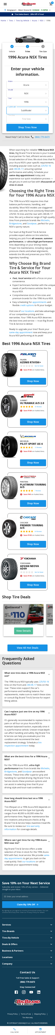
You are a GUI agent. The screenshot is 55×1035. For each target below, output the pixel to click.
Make (10, 81)
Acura (34, 20)
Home (3, 20)
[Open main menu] (5, 4)
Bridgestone (15, 223)
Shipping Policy (40, 1014)
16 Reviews (38, 407)
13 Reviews (38, 447)
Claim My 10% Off (26, 904)
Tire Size (11, 115)
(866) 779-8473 (42, 137)
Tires (11, 20)
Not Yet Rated (39, 366)
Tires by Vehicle (22, 20)
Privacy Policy (32, 912)
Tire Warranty (27, 1017)
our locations (27, 311)
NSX (41, 20)
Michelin (45, 220)
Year (10, 98)
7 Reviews (38, 491)
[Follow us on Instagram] (24, 992)
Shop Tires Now (27, 127)
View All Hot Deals (27, 647)
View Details (23, 630)
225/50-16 (46, 165)
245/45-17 (18, 169)
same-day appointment (20, 332)
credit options (27, 305)
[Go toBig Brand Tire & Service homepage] (28, 4)
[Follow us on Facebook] (16, 992)
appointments (39, 302)
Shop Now (33, 381)
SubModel (12, 107)
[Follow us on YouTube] (31, 992)
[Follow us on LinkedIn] (39, 992)
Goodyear (32, 223)
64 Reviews (38, 531)
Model (10, 90)
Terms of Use (26, 1014)
